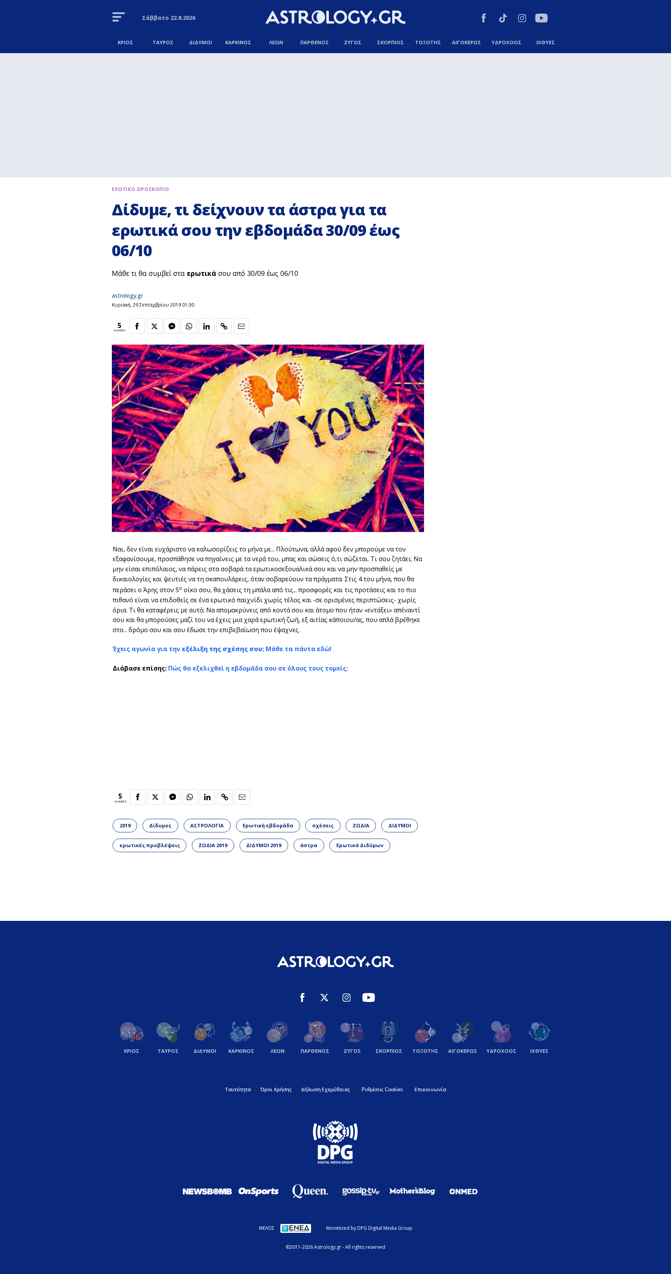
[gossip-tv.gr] (361, 1191)
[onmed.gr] (463, 1191)
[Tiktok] (503, 19)
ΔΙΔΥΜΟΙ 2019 (263, 845)
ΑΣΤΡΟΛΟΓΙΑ (207, 825)
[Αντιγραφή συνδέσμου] (224, 326)
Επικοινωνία (430, 1089)
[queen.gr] (310, 1191)
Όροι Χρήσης (276, 1089)
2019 (125, 825)
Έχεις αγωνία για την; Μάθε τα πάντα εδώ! (222, 649)
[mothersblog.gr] (412, 1191)
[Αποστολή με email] (241, 326)
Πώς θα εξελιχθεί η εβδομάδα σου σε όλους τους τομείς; (258, 668)
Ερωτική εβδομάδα (268, 825)
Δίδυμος (160, 825)
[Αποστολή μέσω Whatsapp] (189, 326)
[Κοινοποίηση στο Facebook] (137, 326)
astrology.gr (127, 295)
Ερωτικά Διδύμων (359, 845)
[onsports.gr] (258, 1191)
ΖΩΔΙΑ (361, 825)
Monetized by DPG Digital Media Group (369, 1228)
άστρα (308, 845)
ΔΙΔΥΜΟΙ (399, 825)
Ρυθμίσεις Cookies (382, 1089)
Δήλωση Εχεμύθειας (325, 1089)
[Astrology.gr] (335, 18)
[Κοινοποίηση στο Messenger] (171, 326)
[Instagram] (522, 19)
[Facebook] (483, 19)
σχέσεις (323, 825)
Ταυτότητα (238, 1089)
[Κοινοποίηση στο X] (154, 326)
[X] (324, 998)
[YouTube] (541, 19)
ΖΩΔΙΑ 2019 (212, 845)
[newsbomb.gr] (207, 1191)
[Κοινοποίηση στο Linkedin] (206, 326)
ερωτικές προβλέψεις (150, 845)
